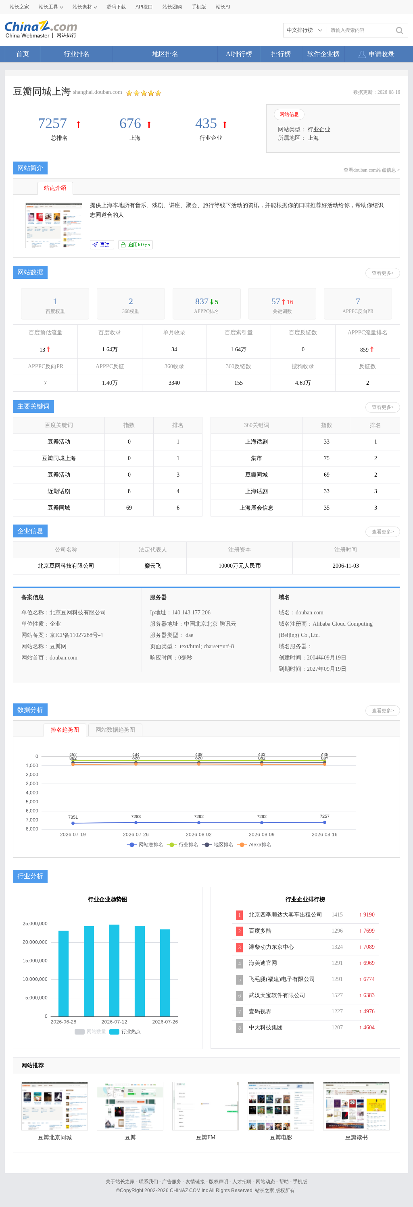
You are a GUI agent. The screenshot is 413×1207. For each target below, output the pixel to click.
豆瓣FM (205, 1137)
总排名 (59, 138)
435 (206, 123)
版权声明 (218, 1181)
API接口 (144, 7)
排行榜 (281, 53)
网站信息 (289, 114)
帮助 (284, 1181)
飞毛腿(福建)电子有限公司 (282, 979)
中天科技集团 (266, 1027)
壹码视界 (260, 1011)
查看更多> (383, 273)
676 (130, 123)
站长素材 (82, 7)
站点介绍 (55, 188)
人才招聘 (242, 1181)
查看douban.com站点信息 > (372, 170)
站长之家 (19, 7)
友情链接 (195, 1181)
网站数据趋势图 (115, 730)
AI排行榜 (239, 53)
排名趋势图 (65, 730)
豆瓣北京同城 (55, 1137)
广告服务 (171, 1181)
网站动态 (265, 1181)
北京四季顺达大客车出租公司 (285, 915)
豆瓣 (130, 1137)
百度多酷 (260, 931)
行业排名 (77, 53)
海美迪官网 (263, 963)
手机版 (300, 1181)
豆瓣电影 (281, 1137)
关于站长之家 (120, 1181)
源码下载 (116, 7)
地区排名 (165, 53)
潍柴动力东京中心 (271, 947)
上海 (135, 138)
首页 (22, 53)
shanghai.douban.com (97, 92)
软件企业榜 (323, 53)
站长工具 (48, 7)
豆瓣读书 (356, 1137)
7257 (54, 123)
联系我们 (148, 1181)
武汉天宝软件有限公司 (277, 995)
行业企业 (211, 138)
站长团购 (172, 7)
